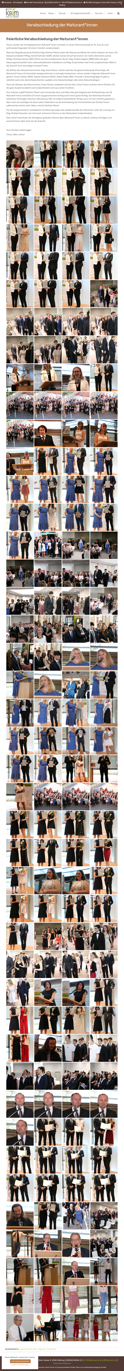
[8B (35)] (20, 713)
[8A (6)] (76, 182)
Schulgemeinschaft (80, 13)
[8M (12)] (20, 1132)
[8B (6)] (104, 489)
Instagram (19, 2)
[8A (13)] (48, 238)
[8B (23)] (20, 629)
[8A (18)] (76, 266)
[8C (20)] (76, 908)
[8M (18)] (76, 1160)
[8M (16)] (20, 1160)
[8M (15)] (104, 1132)
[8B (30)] (104, 657)
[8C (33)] (104, 964)
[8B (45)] (76, 768)
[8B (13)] (76, 545)
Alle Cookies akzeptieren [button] (20, 1361)
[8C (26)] (20, 936)
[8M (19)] (104, 1160)
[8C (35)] (48, 992)
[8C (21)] (104, 908)
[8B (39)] (20, 741)
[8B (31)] (20, 685)
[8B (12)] (48, 545)
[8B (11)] (20, 545)
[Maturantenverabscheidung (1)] (104, 1215)
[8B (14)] (104, 545)
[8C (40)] (76, 1020)
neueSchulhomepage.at (92, 1367)
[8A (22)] (76, 293)
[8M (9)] (48, 1104)
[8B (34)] (104, 685)
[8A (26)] (76, 321)
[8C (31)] (48, 964)
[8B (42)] (104, 741)
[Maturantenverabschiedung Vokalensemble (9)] (104, 1327)
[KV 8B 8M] (76, 1215)
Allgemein (42, 1349)
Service (99, 13)
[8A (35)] (104, 377)
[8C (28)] (76, 936)
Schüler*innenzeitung (35, 2)
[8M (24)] (20, 1215)
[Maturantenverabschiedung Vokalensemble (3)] (48, 1299)
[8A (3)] (104, 154)
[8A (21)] (48, 293)
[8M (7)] (104, 1076)
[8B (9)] (76, 517)
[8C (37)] (104, 992)
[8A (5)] (48, 182)
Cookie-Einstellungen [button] (20, 1365)
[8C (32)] (76, 964)
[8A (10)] (76, 210)
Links (110, 13)
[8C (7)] (76, 852)
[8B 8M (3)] (104, 796)
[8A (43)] (104, 433)
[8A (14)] (76, 238)
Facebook (8, 2)
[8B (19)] (20, 601)
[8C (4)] (104, 824)
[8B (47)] (20, 796)
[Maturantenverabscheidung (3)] (48, 1243)
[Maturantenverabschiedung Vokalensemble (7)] (48, 1327)
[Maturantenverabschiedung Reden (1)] (20, 1271)
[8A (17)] (48, 266)
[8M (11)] (104, 1104)
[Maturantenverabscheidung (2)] (20, 1243)
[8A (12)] (20, 238)
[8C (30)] (20, 964)
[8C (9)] (20, 880)
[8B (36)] (48, 713)
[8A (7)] (104, 182)
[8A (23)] (104, 293)
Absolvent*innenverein (28, 1349)
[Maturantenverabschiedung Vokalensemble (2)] (20, 1299)
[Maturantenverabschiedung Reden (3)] (76, 1271)
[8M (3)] (104, 1048)
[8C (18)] (48, 908)
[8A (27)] (104, 321)
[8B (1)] (76, 461)
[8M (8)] (20, 1104)
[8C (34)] (20, 992)
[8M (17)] (48, 1160)
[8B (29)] (76, 657)
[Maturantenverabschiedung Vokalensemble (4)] (76, 1299)
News (51, 13)
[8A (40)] (20, 433)
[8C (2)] (48, 824)
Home (43, 13)
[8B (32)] (48, 685)
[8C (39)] (48, 1020)
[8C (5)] (20, 852)
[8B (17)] (76, 573)
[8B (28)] (48, 657)
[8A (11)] (104, 210)
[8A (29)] (48, 349)
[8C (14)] (104, 880)
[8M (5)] (48, 1076)
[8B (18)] (104, 573)
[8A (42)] (76, 433)
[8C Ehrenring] (20, 1048)
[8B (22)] (104, 601)
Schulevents (51, 1349)
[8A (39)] (104, 405)
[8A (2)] (76, 154)
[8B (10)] (104, 517)
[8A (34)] (76, 377)
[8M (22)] (76, 1188)
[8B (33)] (76, 685)
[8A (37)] (48, 405)
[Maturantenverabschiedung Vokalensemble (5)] (104, 1299)
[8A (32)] (20, 377)
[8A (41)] (48, 433)
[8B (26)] (104, 629)
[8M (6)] (76, 1076)
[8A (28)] (20, 349)
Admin (68, 1363)
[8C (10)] (48, 880)
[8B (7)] (20, 517)
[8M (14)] (76, 1132)
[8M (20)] (20, 1188)
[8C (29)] (104, 936)
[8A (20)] (20, 293)
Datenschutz (111, 1360)
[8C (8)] (104, 852)
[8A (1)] (48, 154)
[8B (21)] (76, 601)
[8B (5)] (76, 489)
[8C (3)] (76, 824)
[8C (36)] (76, 992)
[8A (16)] (20, 266)
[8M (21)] (48, 1188)
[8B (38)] (104, 713)
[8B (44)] (48, 768)
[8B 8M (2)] (76, 796)
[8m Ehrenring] (48, 1215)
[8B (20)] (48, 601)
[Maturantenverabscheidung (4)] (76, 1243)
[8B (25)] (76, 629)
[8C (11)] (76, 880)
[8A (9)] (48, 210)
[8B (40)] (48, 741)
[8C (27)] (48, 936)
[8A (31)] (104, 349)
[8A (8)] (20, 210)
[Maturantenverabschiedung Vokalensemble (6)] (20, 1327)
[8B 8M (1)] (48, 796)
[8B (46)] (104, 768)
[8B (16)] (48, 573)
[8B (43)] (20, 768)
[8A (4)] (20, 182)
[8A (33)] (48, 377)
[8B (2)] (104, 461)
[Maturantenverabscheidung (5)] (104, 1243)
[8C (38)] (20, 1020)
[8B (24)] (48, 629)
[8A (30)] (76, 349)
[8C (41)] (104, 1020)
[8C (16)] (20, 908)
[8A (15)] (104, 238)
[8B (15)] (20, 573)
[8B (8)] (48, 517)
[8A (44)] (20, 461)
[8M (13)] (48, 1132)
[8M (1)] (48, 1048)
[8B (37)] (76, 713)
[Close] (121, 3)
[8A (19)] (104, 266)
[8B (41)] (76, 741)
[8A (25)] (48, 321)
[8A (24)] (20, 321)
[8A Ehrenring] (48, 461)
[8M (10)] (76, 1104)
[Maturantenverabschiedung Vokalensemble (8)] (76, 1327)
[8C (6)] (48, 852)
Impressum (58, 1363)
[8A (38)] (76, 405)
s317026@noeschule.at (93, 1360)
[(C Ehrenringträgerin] (20, 154)
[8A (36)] (20, 405)
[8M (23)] (104, 1188)
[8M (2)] (76, 1048)
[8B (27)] (20, 657)
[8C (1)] (20, 824)
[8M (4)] (20, 1076)
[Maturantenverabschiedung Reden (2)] (48, 1271)
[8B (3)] (20, 489)
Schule (62, 13)
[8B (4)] (48, 489)
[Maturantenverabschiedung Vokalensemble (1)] (104, 1271)
